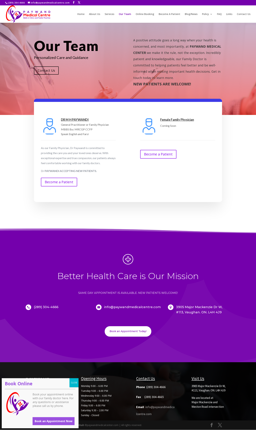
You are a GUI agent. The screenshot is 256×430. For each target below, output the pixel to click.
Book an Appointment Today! (128, 331)
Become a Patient (59, 182)
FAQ (219, 14)
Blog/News (191, 14)
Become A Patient (169, 14)
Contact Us (243, 14)
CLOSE (74, 382)
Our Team (125, 14)
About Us (94, 14)
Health (100, 276)
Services (109, 14)
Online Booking (145, 14)
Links (229, 14)
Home (80, 14)
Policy (205, 14)
